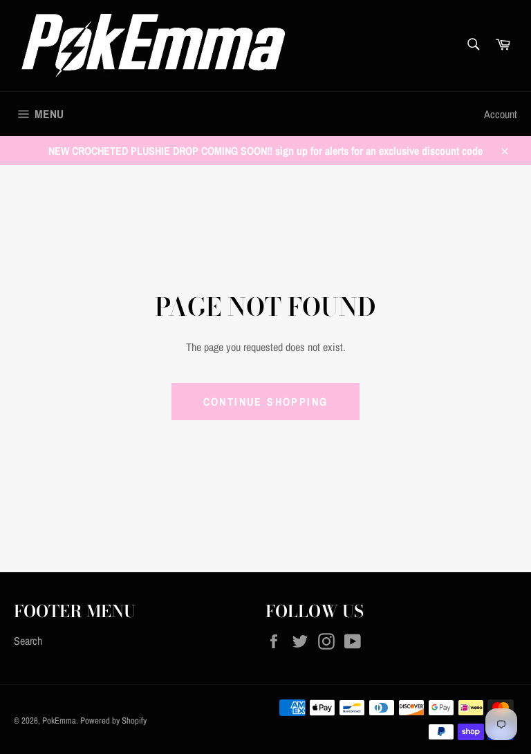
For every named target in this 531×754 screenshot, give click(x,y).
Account (500, 114)
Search (28, 640)
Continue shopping (265, 401)
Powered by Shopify (113, 720)
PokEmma (59, 720)
